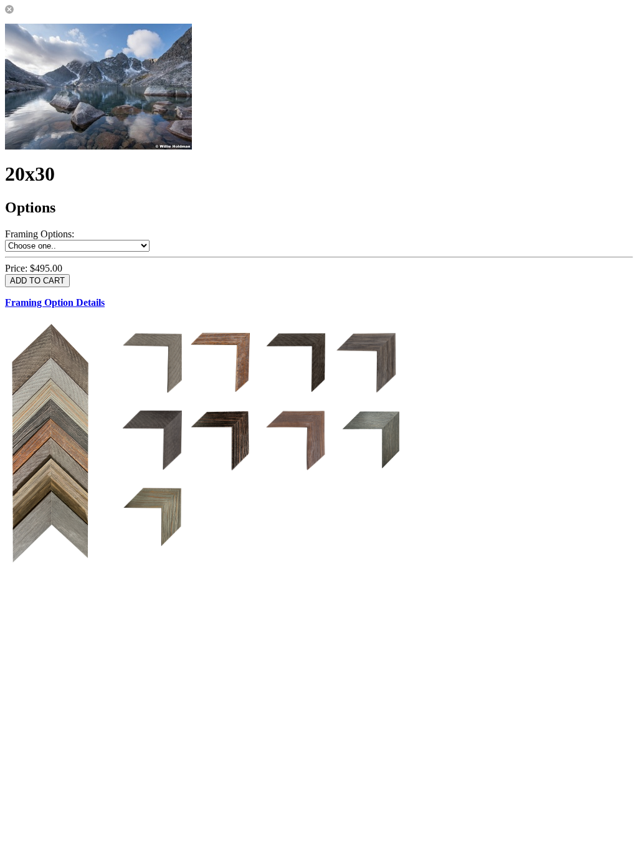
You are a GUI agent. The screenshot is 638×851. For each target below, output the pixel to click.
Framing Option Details (55, 302)
